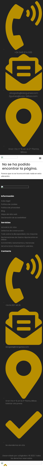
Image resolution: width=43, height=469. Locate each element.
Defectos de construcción (12, 230)
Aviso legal (5, 201)
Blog (3, 211)
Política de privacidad (10, 207)
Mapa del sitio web (9, 214)
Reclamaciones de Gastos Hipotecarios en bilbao (19, 238)
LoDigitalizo (22, 455)
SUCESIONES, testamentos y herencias (17, 243)
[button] (40, 158)
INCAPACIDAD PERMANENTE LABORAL (17, 246)
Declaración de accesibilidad (13, 217)
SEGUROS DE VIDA (9, 227)
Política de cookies (9, 204)
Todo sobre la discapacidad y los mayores (19, 234)
